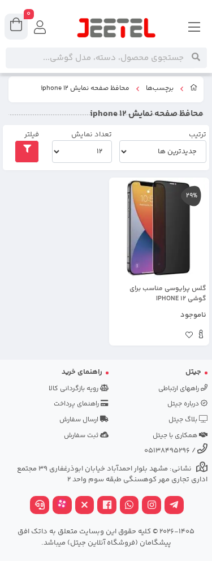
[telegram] (174, 506)
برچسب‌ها (160, 89)
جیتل (193, 372)
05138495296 (167, 450)
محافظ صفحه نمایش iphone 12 (85, 89)
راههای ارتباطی (179, 388)
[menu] (194, 28)
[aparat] (62, 506)
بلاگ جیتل (183, 420)
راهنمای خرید (82, 372)
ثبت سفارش (82, 435)
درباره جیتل (184, 404)
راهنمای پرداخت (77, 404)
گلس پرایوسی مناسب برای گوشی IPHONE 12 (167, 294)
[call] (39, 506)
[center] (196, 58)
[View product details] (201, 336)
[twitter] (85, 506)
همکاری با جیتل (176, 435)
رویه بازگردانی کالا (74, 388)
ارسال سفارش (79, 420)
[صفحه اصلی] (194, 89)
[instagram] (151, 506)
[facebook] (107, 506)
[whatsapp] (129, 506)
